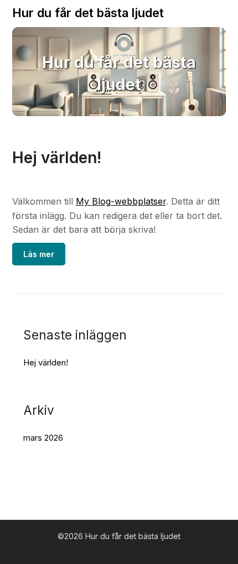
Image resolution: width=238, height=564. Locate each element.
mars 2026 (43, 437)
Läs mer (38, 254)
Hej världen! (56, 157)
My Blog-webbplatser (121, 201)
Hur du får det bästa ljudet (88, 13)
